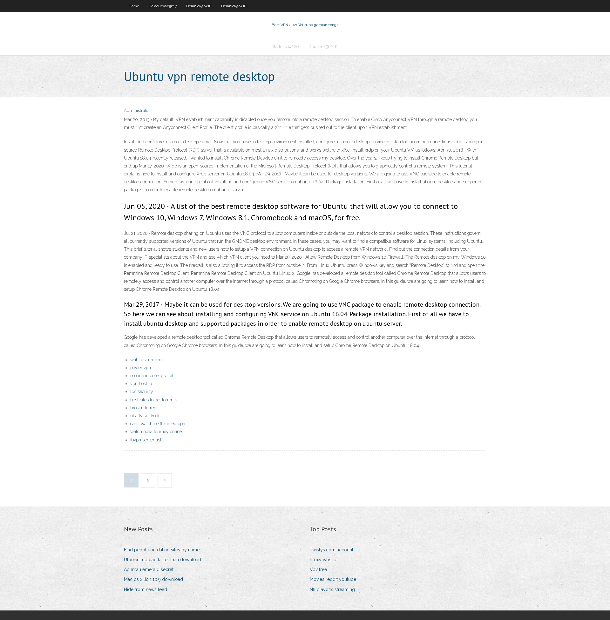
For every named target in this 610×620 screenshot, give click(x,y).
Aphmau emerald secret (148, 569)
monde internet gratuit (151, 375)
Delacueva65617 (163, 6)
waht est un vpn (146, 359)
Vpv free (318, 569)
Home (134, 6)
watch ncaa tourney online (156, 431)
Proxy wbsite (323, 559)
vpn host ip (141, 383)
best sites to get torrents (153, 399)
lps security (141, 391)
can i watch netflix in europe (157, 423)
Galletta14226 (286, 46)
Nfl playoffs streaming (332, 589)
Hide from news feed (145, 589)
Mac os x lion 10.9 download (153, 579)
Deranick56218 (199, 6)
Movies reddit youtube (333, 579)
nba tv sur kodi (144, 415)
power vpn (140, 367)
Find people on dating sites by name (162, 549)
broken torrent (144, 407)
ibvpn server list (145, 439)
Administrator (137, 110)
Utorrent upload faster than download (162, 559)
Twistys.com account (331, 549)
